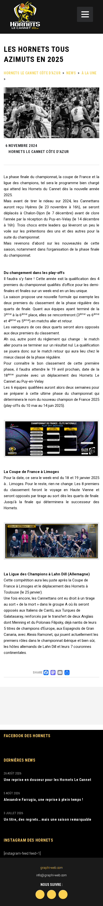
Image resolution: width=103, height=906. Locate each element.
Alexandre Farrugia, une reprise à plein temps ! (43, 800)
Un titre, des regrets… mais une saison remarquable (48, 819)
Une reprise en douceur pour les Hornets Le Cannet (47, 780)
